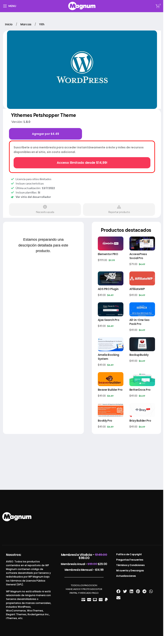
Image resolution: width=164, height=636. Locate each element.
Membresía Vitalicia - (84, 556)
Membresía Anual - (84, 564)
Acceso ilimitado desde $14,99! (82, 162)
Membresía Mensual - (84, 570)
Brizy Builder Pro (140, 421)
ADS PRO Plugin (108, 289)
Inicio (9, 24)
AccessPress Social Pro (138, 256)
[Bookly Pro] (110, 410)
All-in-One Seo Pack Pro (139, 322)
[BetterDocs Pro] (142, 379)
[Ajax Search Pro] (110, 309)
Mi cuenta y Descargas (130, 570)
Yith (41, 24)
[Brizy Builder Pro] (142, 410)
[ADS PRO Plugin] (110, 278)
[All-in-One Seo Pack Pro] (142, 309)
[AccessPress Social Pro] (142, 243)
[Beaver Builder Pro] (110, 379)
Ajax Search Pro (108, 320)
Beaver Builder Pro (110, 390)
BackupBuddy (139, 355)
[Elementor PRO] (110, 243)
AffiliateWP (137, 289)
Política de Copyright (129, 554)
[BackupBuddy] (142, 344)
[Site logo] (82, 5)
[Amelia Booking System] (110, 344)
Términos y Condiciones (130, 565)
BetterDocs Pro (140, 390)
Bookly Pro (105, 421)
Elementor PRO (108, 254)
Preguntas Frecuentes (129, 559)
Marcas (26, 24)
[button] (118, 591)
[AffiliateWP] (142, 278)
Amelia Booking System (108, 357)
